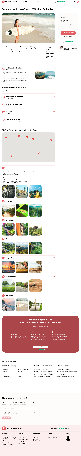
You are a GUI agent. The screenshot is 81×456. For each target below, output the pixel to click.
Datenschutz (36, 443)
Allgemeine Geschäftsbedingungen (38, 440)
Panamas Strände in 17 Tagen (63, 374)
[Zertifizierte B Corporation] (71, 437)
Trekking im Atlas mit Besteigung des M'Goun (67, 371)
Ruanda (19, 376)
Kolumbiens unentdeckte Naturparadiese (65, 376)
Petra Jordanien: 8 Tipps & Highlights (42, 376)
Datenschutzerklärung (13, 412)
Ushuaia (4, 373)
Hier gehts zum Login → (53, 437)
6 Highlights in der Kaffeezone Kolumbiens (43, 371)
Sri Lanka (20, 371)
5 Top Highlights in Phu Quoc (40, 369)
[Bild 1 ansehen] (8, 191)
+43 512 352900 (5, 442)
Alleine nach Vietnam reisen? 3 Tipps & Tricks (44, 373)
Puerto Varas (5, 369)
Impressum (35, 437)
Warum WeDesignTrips (23, 443)
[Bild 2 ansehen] (22, 191)
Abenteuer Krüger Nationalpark (63, 369)
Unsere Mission (21, 437)
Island (3, 374)
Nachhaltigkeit (21, 441)
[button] (6, 138)
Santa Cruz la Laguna (23, 369)
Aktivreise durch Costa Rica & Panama (65, 373)
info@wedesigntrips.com (7, 444)
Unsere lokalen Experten (23, 439)
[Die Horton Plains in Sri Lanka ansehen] (40, 75)
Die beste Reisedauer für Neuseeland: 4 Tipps (44, 374)
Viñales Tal (20, 374)
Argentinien (4, 371)
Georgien (20, 373)
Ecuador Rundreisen (6, 376)
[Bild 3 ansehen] (35, 191)
